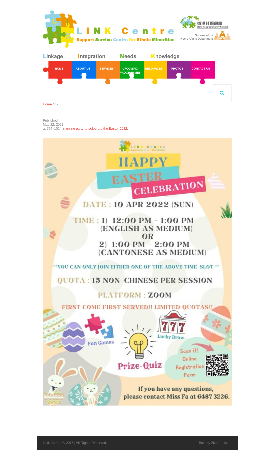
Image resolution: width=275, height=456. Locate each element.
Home (47, 104)
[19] (137, 272)
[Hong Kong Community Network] (112, 35)
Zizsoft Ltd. (219, 443)
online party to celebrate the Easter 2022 (96, 128)
